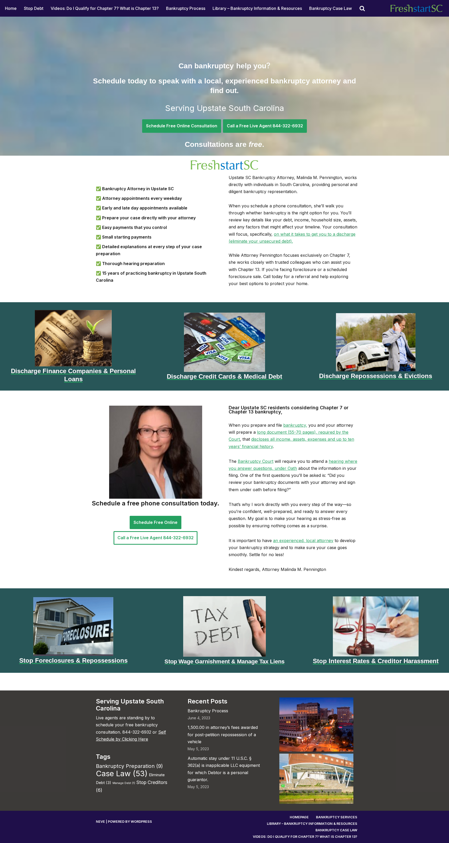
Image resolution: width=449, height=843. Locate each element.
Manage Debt (124, 783)
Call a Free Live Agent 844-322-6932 (265, 125)
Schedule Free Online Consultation (181, 125)
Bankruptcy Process (185, 8)
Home (11, 8)
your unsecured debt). (270, 241)
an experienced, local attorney (303, 540)
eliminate (238, 241)
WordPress (141, 822)
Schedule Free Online (155, 522)
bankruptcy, (295, 425)
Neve (100, 822)
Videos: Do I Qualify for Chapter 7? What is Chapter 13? (105, 8)
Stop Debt (33, 8)
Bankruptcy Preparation (129, 766)
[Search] (362, 8)
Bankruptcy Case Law (330, 8)
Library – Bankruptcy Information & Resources (257, 8)
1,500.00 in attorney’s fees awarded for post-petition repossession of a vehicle (223, 734)
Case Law (122, 773)
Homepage (299, 817)
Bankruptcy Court (255, 461)
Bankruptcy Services (336, 817)
